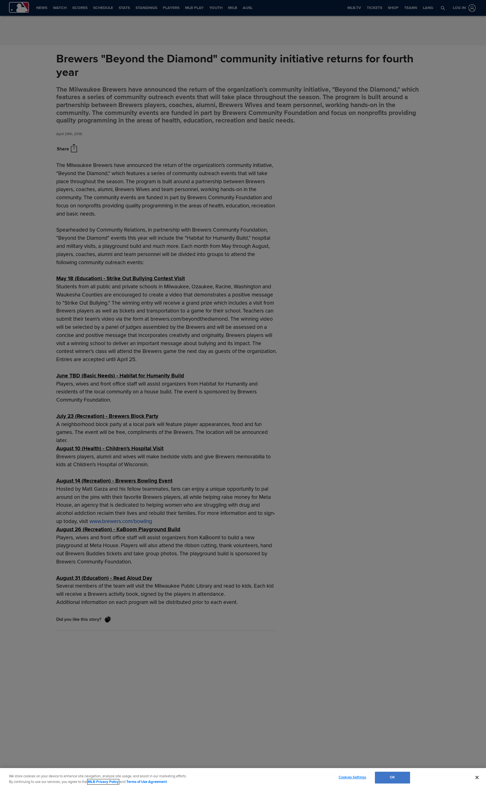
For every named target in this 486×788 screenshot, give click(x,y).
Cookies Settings (352, 777)
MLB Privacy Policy (103, 782)
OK (392, 777)
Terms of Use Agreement (146, 782)
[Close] (477, 777)
